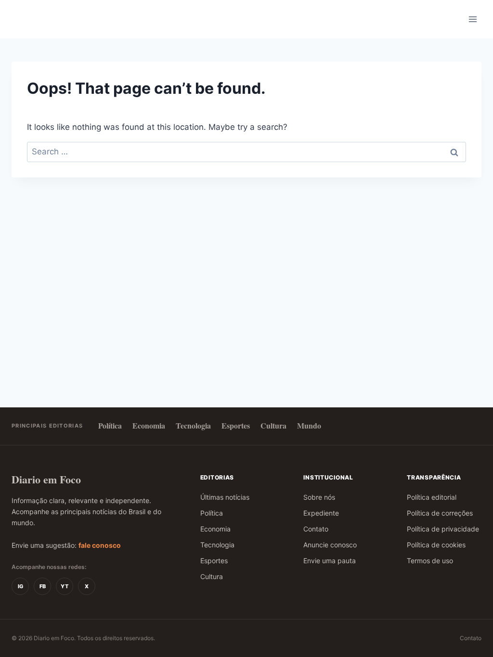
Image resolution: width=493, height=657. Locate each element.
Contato (315, 529)
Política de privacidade (443, 529)
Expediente (321, 513)
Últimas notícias (224, 497)
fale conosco (99, 545)
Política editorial (431, 497)
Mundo (309, 425)
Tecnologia (193, 425)
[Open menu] (472, 19)
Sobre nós (319, 497)
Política (110, 425)
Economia (148, 425)
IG (20, 586)
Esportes (235, 425)
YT (64, 586)
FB (42, 586)
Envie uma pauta (329, 560)
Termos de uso (430, 560)
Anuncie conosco (330, 545)
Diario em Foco (46, 479)
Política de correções (440, 513)
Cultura (273, 425)
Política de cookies (436, 545)
